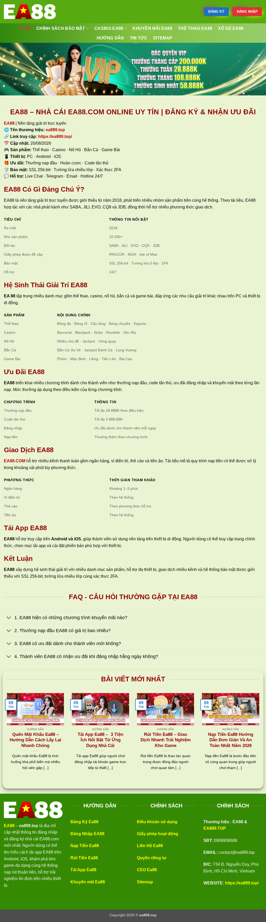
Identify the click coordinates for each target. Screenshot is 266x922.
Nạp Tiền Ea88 (84, 845)
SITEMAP (162, 38)
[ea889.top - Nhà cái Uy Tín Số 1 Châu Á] (30, 11)
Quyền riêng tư (152, 858)
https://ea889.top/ (242, 883)
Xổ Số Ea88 (230, 28)
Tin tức (138, 38)
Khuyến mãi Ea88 (87, 882)
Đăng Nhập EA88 (87, 834)
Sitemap (145, 882)
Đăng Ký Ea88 (84, 822)
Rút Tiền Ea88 (84, 858)
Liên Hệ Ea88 (150, 845)
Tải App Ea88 (83, 870)
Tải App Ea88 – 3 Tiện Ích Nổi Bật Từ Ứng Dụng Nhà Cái (100, 740)
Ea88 (25, 28)
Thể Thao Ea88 (195, 28)
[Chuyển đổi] (9, 618)
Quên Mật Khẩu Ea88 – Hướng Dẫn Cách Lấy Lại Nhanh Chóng (35, 740)
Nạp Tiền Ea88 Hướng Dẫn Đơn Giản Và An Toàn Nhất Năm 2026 (230, 740)
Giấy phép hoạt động (157, 834)
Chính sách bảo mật (60, 28)
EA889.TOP (214, 828)
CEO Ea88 (147, 870)
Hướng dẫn (110, 38)
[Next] (260, 738)
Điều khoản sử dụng (157, 822)
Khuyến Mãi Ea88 (152, 28)
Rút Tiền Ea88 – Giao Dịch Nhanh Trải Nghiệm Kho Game (166, 740)
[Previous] (6, 738)
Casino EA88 (108, 28)
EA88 (9, 123)
